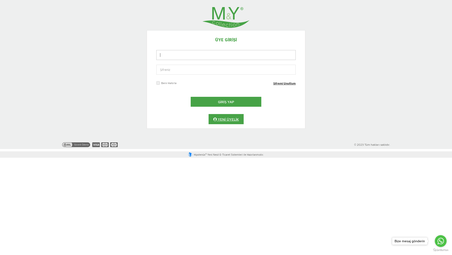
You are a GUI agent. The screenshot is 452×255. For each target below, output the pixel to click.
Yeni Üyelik (228, 119)
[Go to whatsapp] (441, 241)
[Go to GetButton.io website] (440, 250)
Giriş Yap (226, 101)
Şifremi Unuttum (284, 83)
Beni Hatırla (169, 83)
